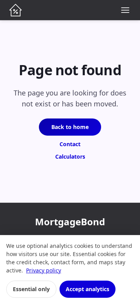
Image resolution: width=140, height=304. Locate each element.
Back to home (70, 127)
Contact (70, 144)
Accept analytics (87, 289)
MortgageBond (70, 222)
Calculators (70, 156)
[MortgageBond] (15, 10)
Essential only (31, 289)
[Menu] (125, 10)
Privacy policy (43, 270)
